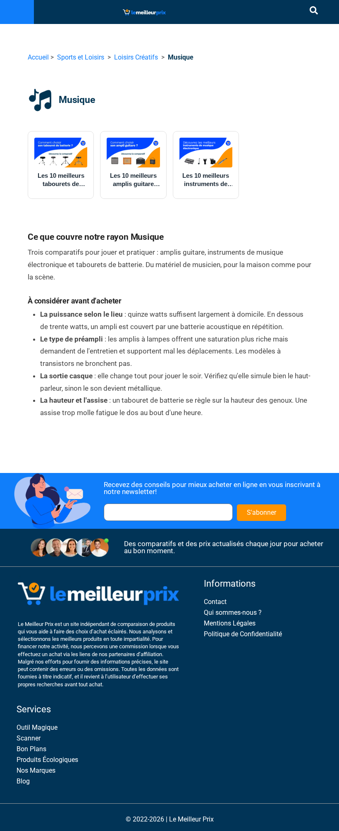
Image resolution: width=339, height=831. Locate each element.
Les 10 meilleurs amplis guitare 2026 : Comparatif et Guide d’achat (133, 180)
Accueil (38, 57)
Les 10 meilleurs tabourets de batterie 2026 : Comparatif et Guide (61, 180)
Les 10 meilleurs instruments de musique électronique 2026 (205, 180)
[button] (17, 12)
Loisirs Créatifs (136, 57)
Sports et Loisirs (80, 57)
